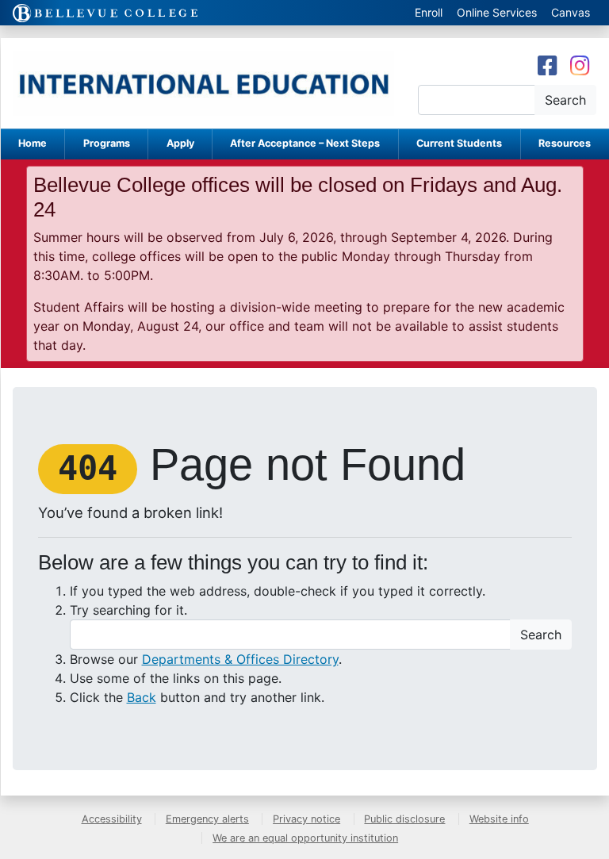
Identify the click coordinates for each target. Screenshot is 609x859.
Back (141, 697)
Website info (499, 819)
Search (565, 100)
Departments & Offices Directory (240, 659)
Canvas (570, 12)
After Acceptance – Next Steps (305, 143)
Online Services (497, 12)
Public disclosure (404, 819)
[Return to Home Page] (203, 83)
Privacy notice (306, 819)
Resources (564, 143)
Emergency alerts (207, 819)
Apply (180, 143)
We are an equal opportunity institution (305, 838)
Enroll (428, 12)
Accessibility (112, 819)
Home (32, 143)
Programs (106, 143)
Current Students (459, 143)
